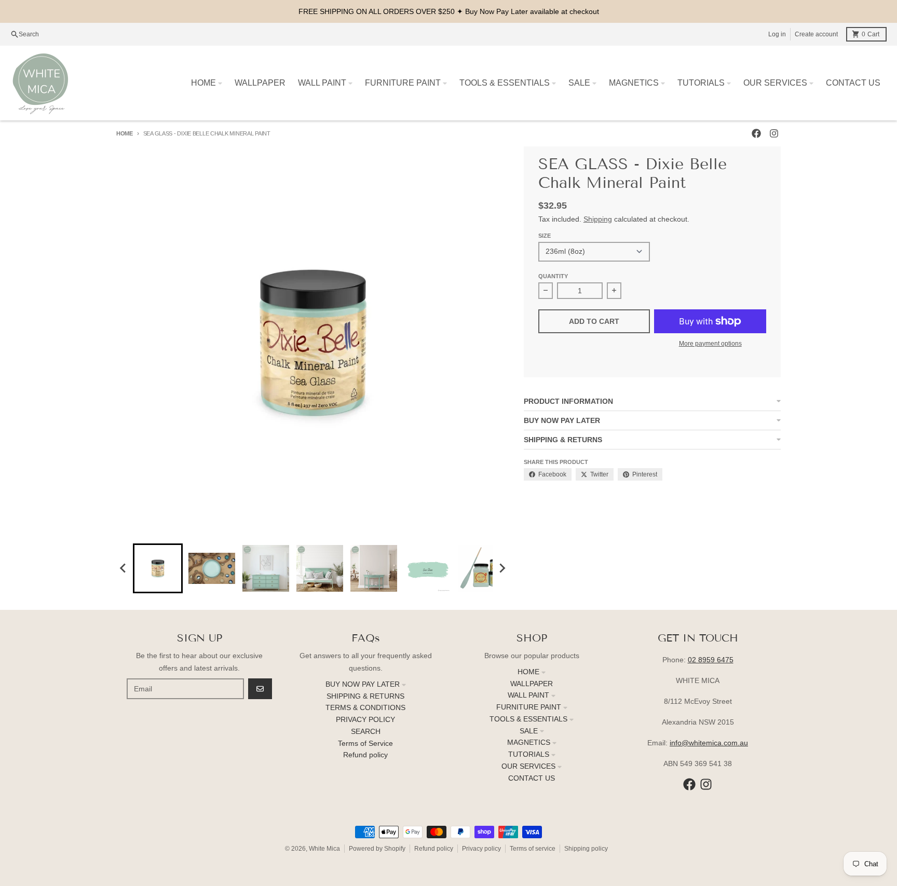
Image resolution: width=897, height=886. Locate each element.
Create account (816, 34)
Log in (777, 34)
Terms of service (532, 848)
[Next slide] (502, 568)
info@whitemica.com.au (709, 743)
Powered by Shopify (377, 848)
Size (544, 236)
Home (124, 133)
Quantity (553, 276)
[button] (158, 568)
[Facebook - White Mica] (756, 133)
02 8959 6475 (710, 660)
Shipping (597, 219)
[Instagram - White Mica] (774, 133)
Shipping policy (586, 848)
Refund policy (433, 848)
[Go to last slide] (123, 568)
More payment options (710, 343)
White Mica (324, 848)
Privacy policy (481, 848)
